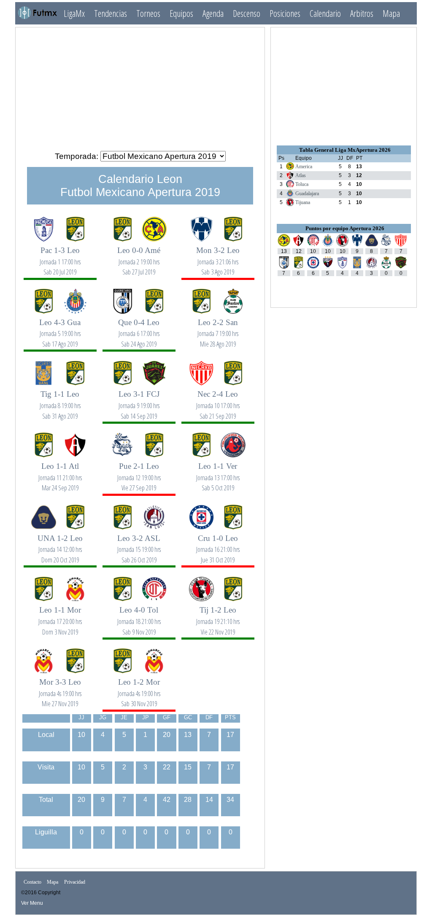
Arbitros (361, 13)
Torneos (148, 13)
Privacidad (74, 882)
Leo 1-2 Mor (139, 688)
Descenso (246, 13)
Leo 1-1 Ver (218, 472)
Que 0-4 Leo (138, 328)
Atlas (300, 175)
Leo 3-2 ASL (139, 544)
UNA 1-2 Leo (60, 544)
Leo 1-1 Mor (60, 615)
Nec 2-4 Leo (218, 400)
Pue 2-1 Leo (139, 472)
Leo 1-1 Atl (60, 472)
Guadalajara (307, 193)
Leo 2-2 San (217, 328)
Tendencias (110, 13)
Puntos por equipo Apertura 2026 (344, 228)
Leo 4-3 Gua (60, 328)
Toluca (301, 184)
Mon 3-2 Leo (218, 256)
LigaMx (74, 13)
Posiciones (285, 13)
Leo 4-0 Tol (139, 615)
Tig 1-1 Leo (60, 400)
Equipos (181, 13)
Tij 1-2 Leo (218, 615)
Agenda (213, 13)
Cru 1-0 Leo (218, 544)
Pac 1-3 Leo (60, 256)
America (303, 166)
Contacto (32, 882)
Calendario (325, 13)
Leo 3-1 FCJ (139, 400)
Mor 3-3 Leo (60, 688)
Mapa (391, 13)
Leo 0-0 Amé (138, 256)
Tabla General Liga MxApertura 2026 (345, 150)
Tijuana (302, 202)
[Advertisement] (140, 85)
